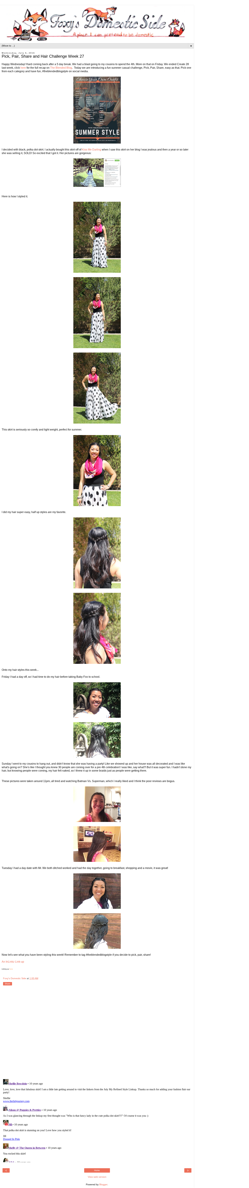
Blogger (103, 1184)
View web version (97, 1176)
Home (97, 1170)
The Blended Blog (61, 67)
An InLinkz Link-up (13, 961)
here (23, 67)
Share (7, 984)
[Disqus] (97, 1032)
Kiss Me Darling (91, 149)
